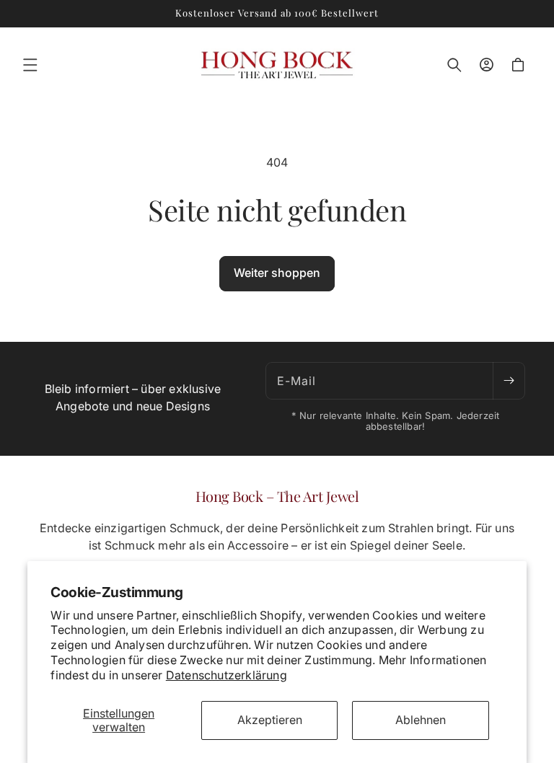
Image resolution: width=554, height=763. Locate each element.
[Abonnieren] (508, 381)
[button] (30, 65)
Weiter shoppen (277, 272)
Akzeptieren (269, 720)
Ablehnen (420, 720)
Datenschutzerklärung (226, 675)
